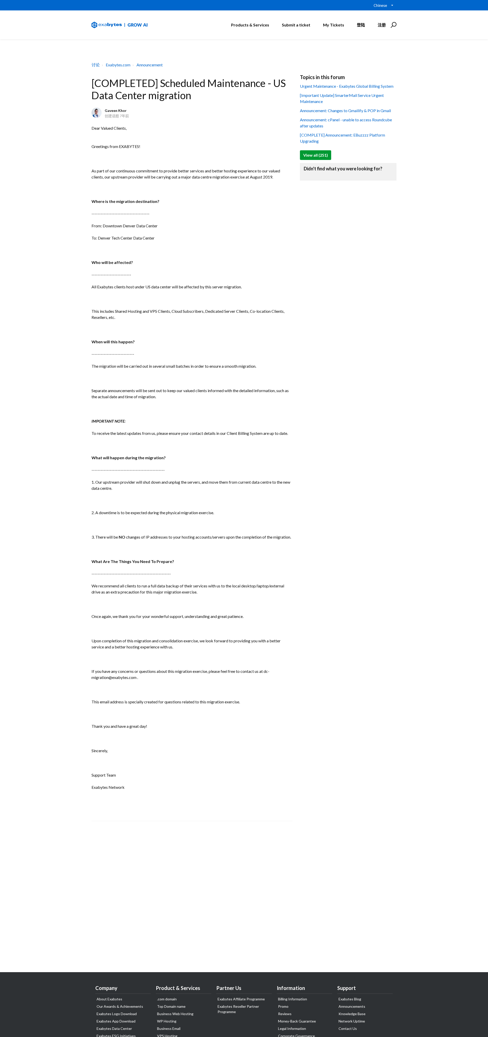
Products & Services (250, 24)
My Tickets (333, 24)
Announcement (149, 64)
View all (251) (315, 155)
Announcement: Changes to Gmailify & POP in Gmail (345, 110)
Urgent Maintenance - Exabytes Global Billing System (346, 86)
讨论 (96, 64)
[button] (392, 25)
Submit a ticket (296, 24)
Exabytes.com (118, 64)
